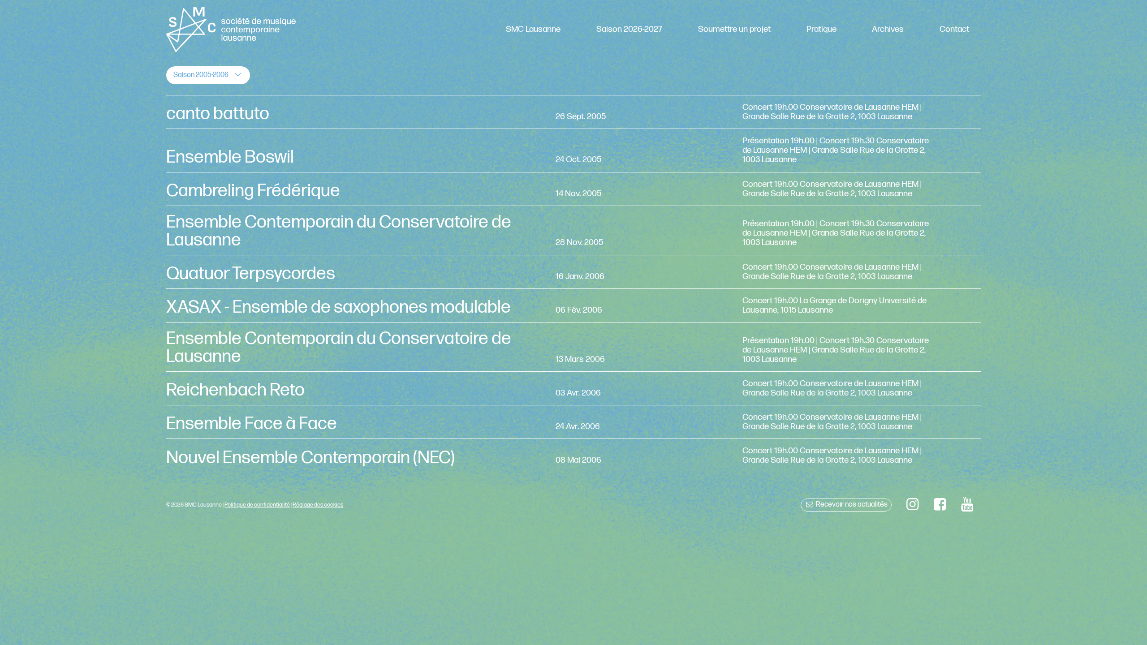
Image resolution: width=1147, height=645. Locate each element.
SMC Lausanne (533, 29)
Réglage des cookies (318, 504)
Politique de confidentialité (257, 504)
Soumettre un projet (734, 29)
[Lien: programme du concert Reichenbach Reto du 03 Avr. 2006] (573, 388)
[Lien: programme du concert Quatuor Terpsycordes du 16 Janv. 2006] (573, 271)
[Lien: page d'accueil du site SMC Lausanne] (230, 29)
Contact (954, 29)
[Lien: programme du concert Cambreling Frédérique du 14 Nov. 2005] (573, 189)
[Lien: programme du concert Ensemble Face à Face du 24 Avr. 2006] (573, 422)
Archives (888, 29)
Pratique (821, 29)
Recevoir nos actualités (851, 504)
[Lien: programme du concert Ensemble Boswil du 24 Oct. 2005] (573, 150)
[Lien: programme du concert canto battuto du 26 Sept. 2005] (573, 112)
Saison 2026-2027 (629, 29)
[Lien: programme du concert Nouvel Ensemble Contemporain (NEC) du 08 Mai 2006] (573, 455)
